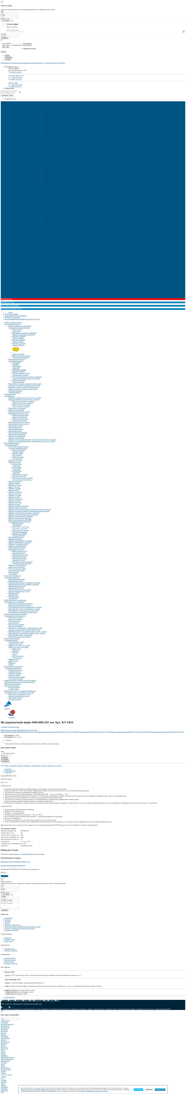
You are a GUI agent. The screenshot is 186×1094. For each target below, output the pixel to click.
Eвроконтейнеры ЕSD (67, 233)
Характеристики (10, 771)
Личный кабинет (10, 958)
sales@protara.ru (10, 997)
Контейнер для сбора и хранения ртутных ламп (67, 135)
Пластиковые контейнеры (67, 159)
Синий (11, 753)
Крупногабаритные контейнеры (67, 109)
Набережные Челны (7, 1057)
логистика (57, 766)
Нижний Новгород (7, 1059)
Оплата (7, 923)
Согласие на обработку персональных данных (20, 928)
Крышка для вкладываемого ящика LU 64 (13, 865)
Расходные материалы (65, 294)
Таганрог (4, 1080)
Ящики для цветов (67, 193)
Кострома (4, 1047)
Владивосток (5, 1026)
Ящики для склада (67, 173)
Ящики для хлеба (67, 186)
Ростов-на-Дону (6, 1069)
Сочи (2, 1078)
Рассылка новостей (11, 963)
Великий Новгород (7, 1024)
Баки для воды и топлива (69, 145)
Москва (3, 1054)
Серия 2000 (69, 177)
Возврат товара (10, 939)
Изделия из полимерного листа (67, 264)
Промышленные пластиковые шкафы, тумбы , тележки (67, 259)
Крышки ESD (67, 240)
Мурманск (4, 1055)
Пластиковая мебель (65, 268)
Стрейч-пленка (67, 296)
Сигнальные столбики (67, 287)
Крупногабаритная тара (65, 107)
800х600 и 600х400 (69, 128)
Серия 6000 (69, 179)
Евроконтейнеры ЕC (67, 212)
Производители (10, 949)
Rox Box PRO (69, 170)
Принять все (160, 1089)
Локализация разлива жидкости (65, 250)
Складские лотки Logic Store (69, 182)
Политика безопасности (13, 925)
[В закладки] (1, 878)
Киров (3, 1045)
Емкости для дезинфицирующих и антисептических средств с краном (67, 163)
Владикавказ (5, 1028)
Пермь (3, 1066)
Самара (3, 1073)
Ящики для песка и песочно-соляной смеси (67, 137)
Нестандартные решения (69, 121)
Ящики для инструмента (67, 226)
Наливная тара (65, 140)
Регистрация (27, 45)
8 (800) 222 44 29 (12, 67)
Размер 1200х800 (69, 114)
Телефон (3, 34)
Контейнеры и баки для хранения (67, 261)
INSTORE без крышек (69, 208)
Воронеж (4, 1035)
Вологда (3, 1033)
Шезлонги (69, 273)
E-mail (3, 15)
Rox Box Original (69, 168)
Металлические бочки (69, 151)
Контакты (146, 296)
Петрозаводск (5, 1068)
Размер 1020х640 (69, 116)
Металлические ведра (69, 152)
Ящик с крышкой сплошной (14, 766)
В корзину (4, 757)
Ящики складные (67, 194)
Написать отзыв (14, 727)
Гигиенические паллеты (69, 130)
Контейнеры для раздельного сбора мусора (67, 248)
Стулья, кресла (69, 276)
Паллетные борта (69, 133)
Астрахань (4, 1022)
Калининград (5, 1042)
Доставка (8, 921)
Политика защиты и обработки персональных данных (22, 927)
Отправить (5, 38)
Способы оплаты (122, 296)
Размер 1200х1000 (69, 119)
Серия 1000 (69, 175)
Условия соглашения (11, 930)
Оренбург (4, 1062)
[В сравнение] (3, 878)
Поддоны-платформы (67, 255)
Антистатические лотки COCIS (67, 238)
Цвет (2, 751)
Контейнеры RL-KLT (69, 220)
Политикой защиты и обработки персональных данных (38, 1089)
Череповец (4, 1090)
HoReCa (65, 289)
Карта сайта (8, 941)
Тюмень (3, 1085)
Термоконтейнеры (67, 138)
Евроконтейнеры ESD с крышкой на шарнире (67, 234)
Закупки (140, 296)
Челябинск (4, 1089)
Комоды (67, 280)
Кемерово (4, 1043)
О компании (9, 918)
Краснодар (4, 1049)
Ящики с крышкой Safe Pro (67, 215)
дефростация (35, 766)
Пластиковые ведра (67, 156)
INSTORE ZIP (69, 205)
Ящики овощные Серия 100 (67, 196)
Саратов (3, 1076)
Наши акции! (132, 296)
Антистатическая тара (65, 231)
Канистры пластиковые (67, 147)
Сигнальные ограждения (65, 282)
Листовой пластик (67, 266)
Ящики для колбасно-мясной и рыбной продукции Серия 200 (67, 198)
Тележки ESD (67, 241)
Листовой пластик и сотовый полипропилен (65, 262)
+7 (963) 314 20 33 (16, 77)
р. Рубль (7, 59)
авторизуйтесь (14, 854)
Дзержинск (4, 1036)
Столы (69, 275)
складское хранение (47, 766)
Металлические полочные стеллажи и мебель (65, 292)
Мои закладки (9, 962)
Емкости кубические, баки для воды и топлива (67, 142)
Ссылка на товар (6, 900)
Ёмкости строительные (67, 161)
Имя (2, 11)
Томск (3, 1083)
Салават (3, 1071)
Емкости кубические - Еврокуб (69, 144)
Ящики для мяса (67, 187)
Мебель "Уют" (67, 278)
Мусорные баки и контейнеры (66, 243)
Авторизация (27, 43)
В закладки (5, 759)
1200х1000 (69, 126)
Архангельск (5, 1021)
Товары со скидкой (11, 950)
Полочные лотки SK (69, 180)
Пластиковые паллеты (67, 123)
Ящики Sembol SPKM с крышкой (67, 214)
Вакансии (8, 920)
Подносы (67, 290)
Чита (2, 1092)
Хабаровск (4, 1087)
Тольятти (4, 1082)
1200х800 (69, 125)
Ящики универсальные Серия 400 (67, 201)
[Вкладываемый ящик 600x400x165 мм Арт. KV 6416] (19, 730)
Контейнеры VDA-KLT (67, 217)
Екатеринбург (5, 1038)
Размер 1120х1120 (69, 118)
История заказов (10, 960)
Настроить (138, 1089)
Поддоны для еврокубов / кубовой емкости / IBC (67, 257)
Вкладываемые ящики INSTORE (67, 203)
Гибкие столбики (67, 285)
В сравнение (5, 761)
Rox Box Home (69, 172)
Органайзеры (67, 229)
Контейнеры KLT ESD (67, 236)
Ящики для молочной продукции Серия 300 (67, 200)
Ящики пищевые (67, 184)
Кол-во (3, 755)
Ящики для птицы (67, 189)
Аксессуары (69, 111)
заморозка (27, 766)
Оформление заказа (29, 48)
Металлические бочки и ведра (67, 149)
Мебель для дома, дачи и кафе (67, 271)
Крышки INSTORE (69, 210)
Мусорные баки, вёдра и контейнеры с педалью (67, 247)
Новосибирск (5, 1061)
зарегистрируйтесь (28, 854)
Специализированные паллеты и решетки (69, 132)
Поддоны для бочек (67, 252)
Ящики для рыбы (67, 191)
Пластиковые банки (67, 158)
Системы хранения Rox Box (67, 166)
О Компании (95, 296)
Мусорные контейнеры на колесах (67, 245)
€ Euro (7, 55)
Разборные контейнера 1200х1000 (69, 112)
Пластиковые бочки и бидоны (67, 154)
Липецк (3, 1052)
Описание (8, 769)
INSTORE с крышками (69, 207)
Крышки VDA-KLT (69, 222)
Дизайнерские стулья (67, 269)
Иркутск (3, 1040)
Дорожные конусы (67, 283)
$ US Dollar (8, 57)
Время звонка (5, 19)
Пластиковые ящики (65, 165)
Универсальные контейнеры (69, 224)
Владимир (4, 1029)
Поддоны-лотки (67, 254)
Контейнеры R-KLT (69, 219)
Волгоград (4, 1031)
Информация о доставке (108, 296)
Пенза (3, 1064)
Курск (3, 1050)
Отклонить (149, 1089)
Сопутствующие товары (67, 227)
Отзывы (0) (8, 772)
